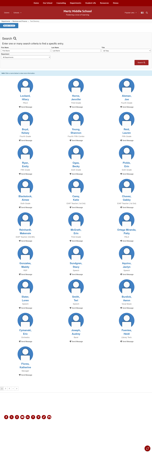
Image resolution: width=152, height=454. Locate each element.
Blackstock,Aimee (25, 197)
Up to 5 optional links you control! (121, 401)
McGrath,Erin (76, 231)
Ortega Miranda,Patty (126, 231)
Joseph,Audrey (76, 331)
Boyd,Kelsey (25, 130)
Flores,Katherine (25, 365)
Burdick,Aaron (127, 298)
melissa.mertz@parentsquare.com (40, 407)
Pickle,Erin (127, 164)
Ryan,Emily (25, 164)
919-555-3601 (13, 407)
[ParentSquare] (59, 437)
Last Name (55, 47)
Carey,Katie (76, 197)
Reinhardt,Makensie (25, 231)
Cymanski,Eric (25, 331)
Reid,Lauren (127, 130)
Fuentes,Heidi (127, 331)
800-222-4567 (43, 404)
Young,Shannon (76, 130)
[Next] (13, 388)
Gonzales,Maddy (25, 264)
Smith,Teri (76, 298)
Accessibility (143, 401)
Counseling (112, 408)
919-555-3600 (15, 404)
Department (5, 54)
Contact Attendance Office (118, 404)
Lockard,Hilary (25, 97)
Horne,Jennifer (76, 97)
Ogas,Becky (76, 164)
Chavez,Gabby (126, 197)
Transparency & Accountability (120, 397)
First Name (5, 47)
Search (140, 62)
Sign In (141, 404)
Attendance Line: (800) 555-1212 (120, 411)
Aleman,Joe (127, 97)
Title (103, 47)
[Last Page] (17, 388)
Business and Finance (20, 21)
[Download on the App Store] (92, 437)
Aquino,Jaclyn (126, 264)
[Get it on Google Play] (75, 437)
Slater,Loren (25, 298)
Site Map (141, 397)
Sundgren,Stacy (76, 264)
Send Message (26, 107)
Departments (6, 21)
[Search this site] (147, 13)
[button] (18, 13)
